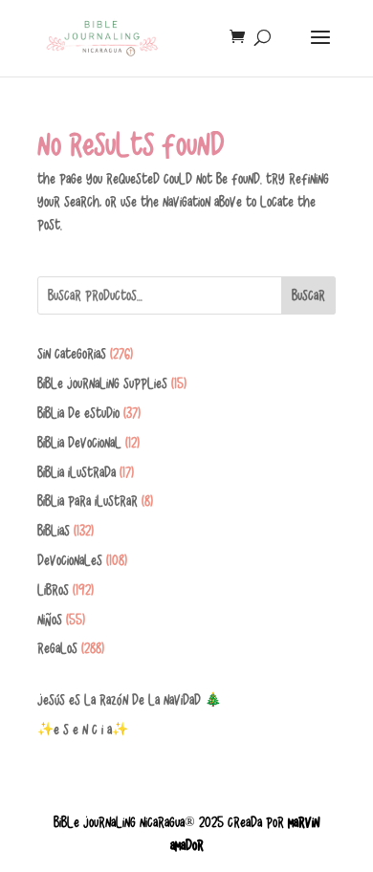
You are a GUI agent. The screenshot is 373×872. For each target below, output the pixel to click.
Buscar (308, 295)
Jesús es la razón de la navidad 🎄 (129, 700)
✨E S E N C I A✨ (82, 729)
